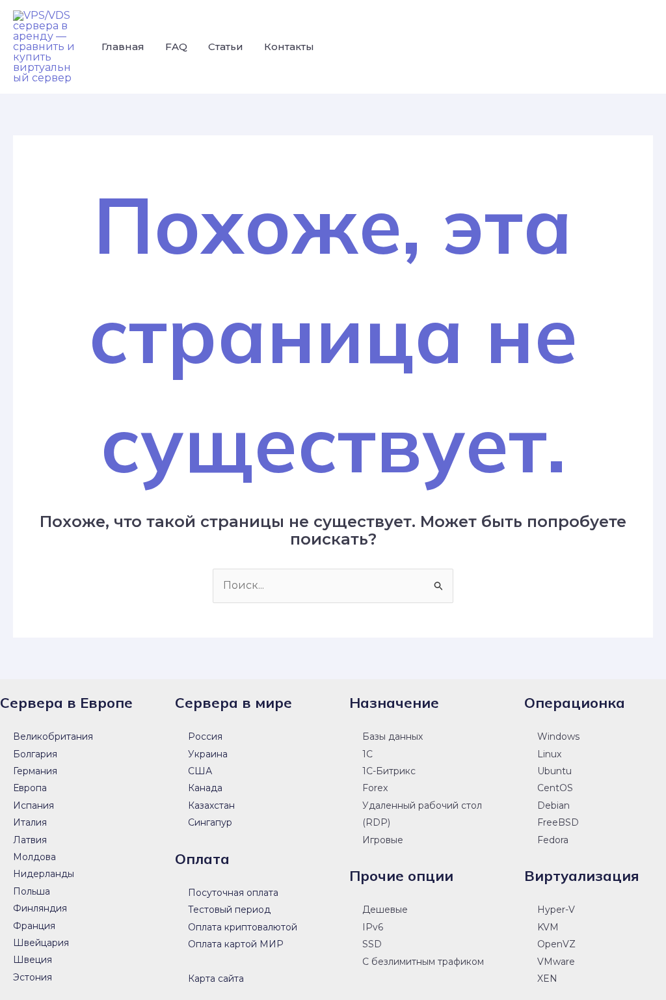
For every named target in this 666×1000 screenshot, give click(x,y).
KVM (548, 927)
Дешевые (385, 909)
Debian (553, 805)
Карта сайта (216, 978)
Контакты (289, 46)
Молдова (34, 857)
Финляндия (40, 908)
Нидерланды (43, 874)
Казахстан (211, 805)
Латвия (30, 840)
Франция (34, 926)
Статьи (225, 46)
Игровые (382, 840)
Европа (30, 788)
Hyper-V (556, 909)
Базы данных (392, 736)
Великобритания (53, 736)
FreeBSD (558, 822)
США (200, 771)
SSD (372, 944)
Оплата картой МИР (236, 944)
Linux (549, 754)
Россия (205, 736)
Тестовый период (229, 909)
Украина (208, 754)
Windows (558, 736)
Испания (33, 805)
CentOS (555, 788)
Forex (375, 788)
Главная (122, 46)
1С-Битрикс (389, 771)
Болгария (35, 754)
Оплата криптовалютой (242, 927)
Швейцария (41, 943)
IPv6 (372, 927)
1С (367, 754)
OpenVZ (556, 944)
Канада (205, 788)
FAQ (176, 46)
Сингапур (210, 822)
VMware (556, 961)
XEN (547, 978)
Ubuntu (554, 771)
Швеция (32, 960)
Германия (35, 771)
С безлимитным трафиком (423, 961)
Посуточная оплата (233, 893)
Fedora (552, 840)
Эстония (32, 977)
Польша (31, 891)
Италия (30, 822)
